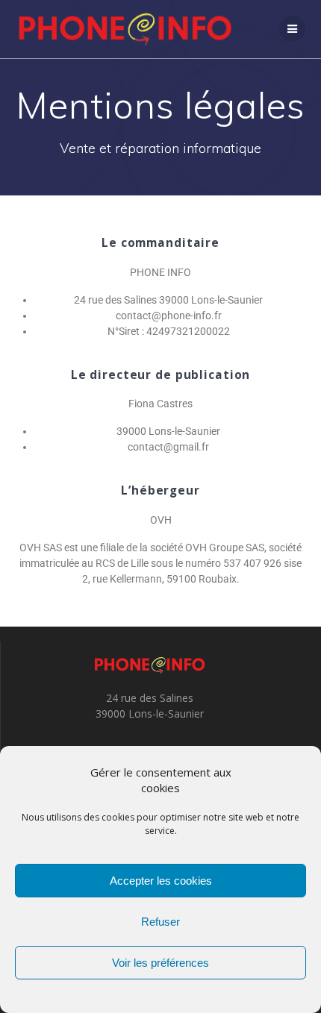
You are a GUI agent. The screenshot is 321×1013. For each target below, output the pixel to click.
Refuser (160, 921)
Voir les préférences (160, 962)
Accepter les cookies (161, 880)
